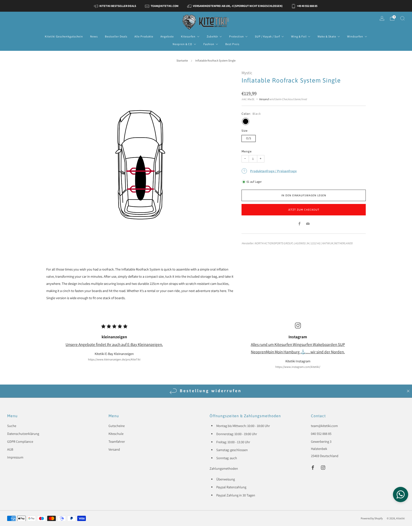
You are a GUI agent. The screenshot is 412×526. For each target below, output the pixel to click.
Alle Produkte (143, 36)
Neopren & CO (182, 44)
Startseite (182, 60)
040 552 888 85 (321, 433)
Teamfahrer (116, 441)
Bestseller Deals (116, 36)
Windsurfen (355, 36)
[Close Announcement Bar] (408, 391)
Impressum (15, 457)
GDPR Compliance (20, 441)
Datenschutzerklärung (23, 433)
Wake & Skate (327, 36)
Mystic (247, 72)
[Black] (245, 121)
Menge (247, 151)
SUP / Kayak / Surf (267, 36)
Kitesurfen (188, 36)
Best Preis (232, 44)
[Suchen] (402, 18)
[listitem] (115, 6)
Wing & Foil (299, 36)
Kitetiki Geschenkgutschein (64, 36)
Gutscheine (116, 425)
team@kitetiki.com (324, 425)
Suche (11, 425)
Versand (264, 99)
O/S (248, 138)
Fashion (208, 44)
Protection (236, 36)
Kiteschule (116, 433)
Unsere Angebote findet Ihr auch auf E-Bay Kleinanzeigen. (114, 344)
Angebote (167, 36)
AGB (10, 449)
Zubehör (212, 36)
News (94, 36)
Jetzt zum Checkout (303, 209)
